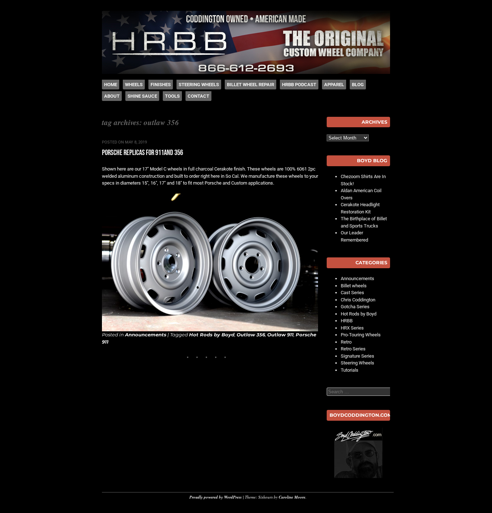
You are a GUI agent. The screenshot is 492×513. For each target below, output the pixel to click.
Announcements (145, 334)
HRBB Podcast (299, 84)
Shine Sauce (142, 96)
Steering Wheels (199, 84)
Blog (358, 84)
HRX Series (352, 328)
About (112, 96)
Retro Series (353, 348)
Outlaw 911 (280, 334)
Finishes (161, 84)
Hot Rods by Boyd (211, 334)
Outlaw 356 (251, 334)
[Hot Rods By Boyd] (246, 72)
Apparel (334, 84)
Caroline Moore (292, 497)
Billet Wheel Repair (250, 84)
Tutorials (349, 370)
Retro (346, 342)
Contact (198, 96)
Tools (172, 96)
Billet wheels (354, 285)
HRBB (347, 320)
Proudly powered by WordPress (215, 497)
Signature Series (357, 356)
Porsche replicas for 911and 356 (142, 152)
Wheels (134, 84)
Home (110, 84)
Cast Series (352, 292)
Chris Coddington (358, 299)
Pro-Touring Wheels (361, 334)
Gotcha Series (355, 306)
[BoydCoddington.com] (358, 453)
